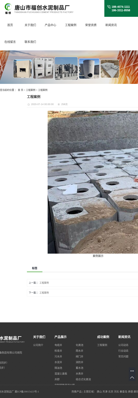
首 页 (20, 90)
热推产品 (77, 391)
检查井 (58, 350)
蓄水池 (79, 368)
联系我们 (30, 42)
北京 (110, 391)
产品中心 (50, 25)
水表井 (79, 373)
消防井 (79, 362)
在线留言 (10, 42)
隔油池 (58, 368)
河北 (116, 391)
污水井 (58, 356)
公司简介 (38, 345)
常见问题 (123, 356)
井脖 (57, 379)
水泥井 (58, 362)
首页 (10, 25)
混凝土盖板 (61, 373)
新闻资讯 (111, 25)
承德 (130, 391)
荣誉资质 (91, 25)
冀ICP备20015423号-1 (27, 391)
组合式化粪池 (83, 379)
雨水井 (79, 350)
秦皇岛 (123, 391)
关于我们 (30, 25)
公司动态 (123, 345)
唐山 (99, 391)
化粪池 (79, 345)
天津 (105, 391)
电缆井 (58, 345)
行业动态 (123, 350)
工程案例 (70, 25)
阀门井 (79, 356)
